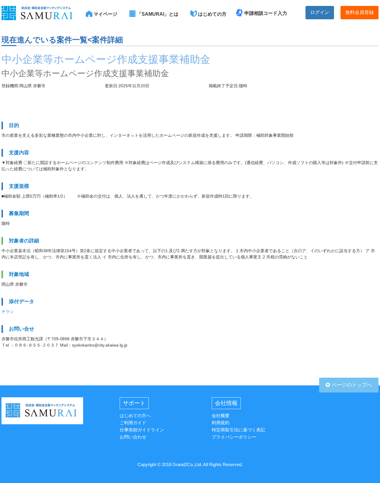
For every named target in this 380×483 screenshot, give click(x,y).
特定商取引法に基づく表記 (238, 429)
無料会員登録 (359, 12)
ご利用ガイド (133, 422)
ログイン (319, 12)
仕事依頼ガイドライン (142, 429)
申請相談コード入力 (265, 13)
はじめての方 (212, 14)
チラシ (7, 311)
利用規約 (220, 422)
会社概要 (220, 415)
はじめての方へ (135, 415)
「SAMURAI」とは (157, 14)
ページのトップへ (351, 385)
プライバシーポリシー (234, 436)
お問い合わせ (133, 436)
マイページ (104, 14)
